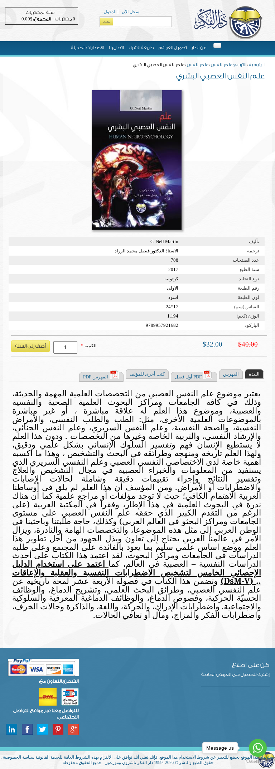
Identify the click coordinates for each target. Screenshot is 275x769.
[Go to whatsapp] (258, 748)
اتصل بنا (116, 47)
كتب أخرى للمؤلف (147, 374)
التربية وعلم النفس (228, 64)
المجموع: (42, 18)
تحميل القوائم (173, 47)
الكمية (89, 345)
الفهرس (231, 374)
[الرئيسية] (228, 38)
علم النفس (197, 64)
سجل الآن (130, 11)
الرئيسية (257, 64)
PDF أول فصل (188, 376)
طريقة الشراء (141, 47)
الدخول (110, 11)
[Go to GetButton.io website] (257, 761)
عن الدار (199, 47)
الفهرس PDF (95, 376)
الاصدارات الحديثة (87, 47)
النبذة (254, 374)
